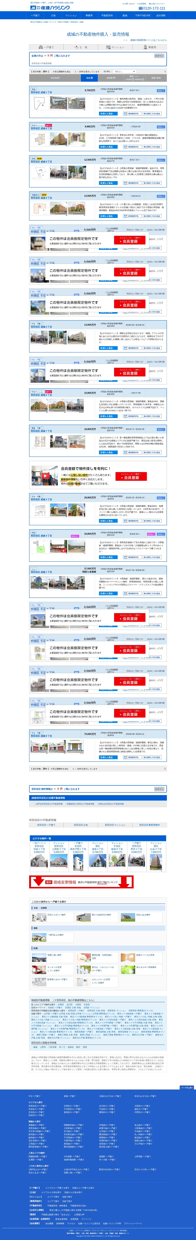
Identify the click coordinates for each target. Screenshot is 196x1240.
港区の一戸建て (141, 1109)
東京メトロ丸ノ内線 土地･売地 (148, 1016)
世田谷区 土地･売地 (96, 1010)
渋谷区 (87, 1004)
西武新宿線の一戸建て (39, 1147)
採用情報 (60, 1223)
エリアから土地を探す (51, 1192)
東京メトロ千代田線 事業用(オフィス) (72, 1026)
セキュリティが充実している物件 (101, 981)
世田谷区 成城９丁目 (41, 161)
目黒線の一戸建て (107, 1125)
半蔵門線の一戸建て (73, 1140)
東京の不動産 (63, 22)
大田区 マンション (91, 1007)
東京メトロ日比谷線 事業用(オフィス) (76, 1022)
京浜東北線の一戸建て (74, 1134)
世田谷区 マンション (116, 1010)
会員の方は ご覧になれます (51, 55)
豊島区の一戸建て (107, 1112)
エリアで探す (53, 1197)
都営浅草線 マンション (128, 1032)
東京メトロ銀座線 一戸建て (129, 1013)
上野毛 (43, 1047)
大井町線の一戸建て (73, 1128)
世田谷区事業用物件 (149, 825)
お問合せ (87, 1230)
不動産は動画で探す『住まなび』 (56, 1214)
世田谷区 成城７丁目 (41, 431)
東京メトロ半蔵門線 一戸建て (104, 1026)
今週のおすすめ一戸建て (110, 1096)
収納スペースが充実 (145, 955)
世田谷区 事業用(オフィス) (141, 1010)
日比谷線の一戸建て (38, 1140)
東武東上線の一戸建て (109, 1147)
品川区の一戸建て (107, 1106)
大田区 (78, 1004)
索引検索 (123, 1230)
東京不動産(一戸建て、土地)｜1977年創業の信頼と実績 (51, 3)
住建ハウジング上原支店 (89, 1223)
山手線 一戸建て (51, 1013)
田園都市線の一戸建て (74, 1125)
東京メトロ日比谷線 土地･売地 (142, 1019)
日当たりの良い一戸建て (145, 1169)
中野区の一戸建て (142, 1112)
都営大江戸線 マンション (58, 1038)
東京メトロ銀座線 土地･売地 (55, 1016)
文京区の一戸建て (37, 1112)
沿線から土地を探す (73, 1192)
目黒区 (61, 1004)
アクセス (71, 1223)
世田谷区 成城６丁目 (41, 736)
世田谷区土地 (81, 825)
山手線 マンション (83, 1013)
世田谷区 (74, 22)
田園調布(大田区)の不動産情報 (80, 804)
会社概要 (49, 1223)
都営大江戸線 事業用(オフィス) (87, 1038)
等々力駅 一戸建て (107, 1159)
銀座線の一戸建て (37, 1137)
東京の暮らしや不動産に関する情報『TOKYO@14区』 (74, 1210)
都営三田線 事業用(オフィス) (116, 1035)
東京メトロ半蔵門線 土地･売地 (134, 1026)
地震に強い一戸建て (73, 1172)
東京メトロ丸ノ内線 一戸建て (118, 1016)
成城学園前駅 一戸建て (74, 1159)
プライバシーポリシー (99, 1230)
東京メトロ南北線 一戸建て (99, 1029)
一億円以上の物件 (55, 935)
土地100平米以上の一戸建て (76, 1169)
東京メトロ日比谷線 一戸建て (112, 1019)
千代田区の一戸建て (73, 1109)
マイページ (86, 1219)
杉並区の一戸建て (37, 1115)
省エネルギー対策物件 (146, 967)
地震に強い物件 (54, 955)
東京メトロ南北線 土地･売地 (127, 1029)
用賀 (85, 1047)
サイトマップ (114, 1230)
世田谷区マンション (115, 825)
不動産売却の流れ (78, 1205)
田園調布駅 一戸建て (38, 1156)
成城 (35, 1047)
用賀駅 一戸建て (106, 1156)
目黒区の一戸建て (72, 1106)
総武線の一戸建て (37, 1134)
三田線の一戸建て (37, 1144)
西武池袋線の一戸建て (74, 1147)
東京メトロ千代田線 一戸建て (108, 1022)
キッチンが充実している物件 (54, 968)
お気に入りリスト (158, 4)
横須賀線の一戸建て (108, 1134)
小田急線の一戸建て (143, 1128)
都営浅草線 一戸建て (84, 1032)
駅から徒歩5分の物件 (101, 915)
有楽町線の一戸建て (108, 1140)
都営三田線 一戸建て (46, 1035)
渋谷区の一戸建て (37, 1109)
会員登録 (142, 4)
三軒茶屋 (52, 1047)
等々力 (62, 1047)
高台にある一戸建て (38, 1172)
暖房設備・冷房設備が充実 (102, 956)
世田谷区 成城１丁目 (41, 92)
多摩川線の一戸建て (108, 1128)
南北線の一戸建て (142, 1137)
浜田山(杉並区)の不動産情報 (111, 804)
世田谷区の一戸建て (38, 1106)
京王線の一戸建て (72, 1131)
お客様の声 (79, 1214)
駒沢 (78, 1047)
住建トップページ (76, 1230)
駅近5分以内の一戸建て (109, 1169)
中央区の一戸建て (107, 1109)
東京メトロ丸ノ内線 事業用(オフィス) (80, 1019)
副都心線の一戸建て (143, 1140)
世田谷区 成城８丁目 (41, 128)
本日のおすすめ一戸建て (145, 1096)
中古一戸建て (35, 1096)
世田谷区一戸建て (46, 825)
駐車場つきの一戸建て (57, 979)
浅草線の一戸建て (107, 1144)
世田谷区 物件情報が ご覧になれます (56, 789)
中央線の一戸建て (142, 1131)
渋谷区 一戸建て (55, 1007)
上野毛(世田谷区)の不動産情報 (49, 804)
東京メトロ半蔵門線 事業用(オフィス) (68, 1029)
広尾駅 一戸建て (36, 1159)
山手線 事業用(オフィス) (104, 1013)
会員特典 (74, 1219)
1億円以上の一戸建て (38, 1169)
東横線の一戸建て (37, 1125)
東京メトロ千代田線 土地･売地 (138, 1022)
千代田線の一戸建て (73, 1137)
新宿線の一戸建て (72, 1144)
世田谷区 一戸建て (76, 1010)
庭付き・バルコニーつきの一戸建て (103, 968)
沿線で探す (67, 1197)
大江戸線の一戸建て (143, 1144)
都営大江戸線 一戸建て (142, 1035)
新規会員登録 (61, 1219)
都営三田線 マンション (90, 1035)
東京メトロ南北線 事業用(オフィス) (56, 1032)
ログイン (159, 56)
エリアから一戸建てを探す (57, 1188)
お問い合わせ (129, 4)
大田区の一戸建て (142, 1106)
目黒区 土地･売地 (73, 1007)
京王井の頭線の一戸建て (40, 1131)
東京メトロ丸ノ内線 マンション (45, 1019)
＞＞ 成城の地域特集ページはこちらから (145, 40)
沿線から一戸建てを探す (83, 1188)
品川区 (70, 1004)
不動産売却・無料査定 (57, 1205)
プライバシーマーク (133, 1223)
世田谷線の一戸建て (38, 1128)
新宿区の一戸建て (72, 1112)
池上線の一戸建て (142, 1125)
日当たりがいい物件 (56, 915)
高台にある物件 (143, 915)
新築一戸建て (70, 1096)
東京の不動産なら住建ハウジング (43, 22)
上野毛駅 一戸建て (142, 1156)
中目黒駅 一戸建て (72, 1156)
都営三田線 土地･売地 (67, 1035)
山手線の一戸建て (107, 1131)
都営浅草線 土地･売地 (106, 1032)
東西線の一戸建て (107, 1137)
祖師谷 (71, 1047)
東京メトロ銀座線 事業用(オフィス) (86, 1016)
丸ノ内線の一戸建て (143, 1134)
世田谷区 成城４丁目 (41, 499)
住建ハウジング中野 (112, 1223)
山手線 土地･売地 (67, 1013)
